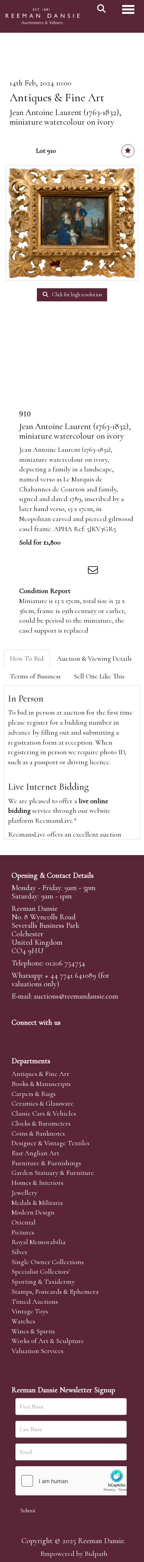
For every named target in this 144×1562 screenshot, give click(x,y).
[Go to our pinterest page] (50, 1035)
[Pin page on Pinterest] (62, 571)
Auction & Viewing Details (94, 658)
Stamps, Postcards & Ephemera (55, 1291)
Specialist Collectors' (41, 1271)
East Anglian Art (35, 1153)
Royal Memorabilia (39, 1242)
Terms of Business (35, 676)
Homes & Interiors (37, 1182)
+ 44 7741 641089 (70, 975)
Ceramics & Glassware (43, 1103)
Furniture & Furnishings (46, 1163)
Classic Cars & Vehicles (44, 1113)
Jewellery (24, 1192)
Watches (23, 1321)
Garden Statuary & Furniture (53, 1172)
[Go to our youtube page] (67, 1035)
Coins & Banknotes (38, 1133)
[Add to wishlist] (127, 150)
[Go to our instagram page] (78, 571)
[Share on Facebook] (30, 571)
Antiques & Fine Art (57, 97)
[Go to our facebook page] (19, 1035)
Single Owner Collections (48, 1262)
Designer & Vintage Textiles (50, 1143)
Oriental (24, 1222)
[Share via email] (94, 571)
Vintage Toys (30, 1311)
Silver (20, 1252)
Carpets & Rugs (34, 1093)
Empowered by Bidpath (74, 1553)
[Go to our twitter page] (35, 1035)
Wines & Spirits (33, 1331)
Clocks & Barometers (41, 1123)
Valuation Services (37, 1350)
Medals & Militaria (37, 1202)
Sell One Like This (99, 676)
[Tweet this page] (46, 571)
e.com (76, 996)
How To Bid (27, 658)
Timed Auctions (35, 1301)
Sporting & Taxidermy (43, 1281)
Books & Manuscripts (41, 1083)
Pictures (23, 1232)
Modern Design (33, 1212)
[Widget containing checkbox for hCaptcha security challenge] (73, 1480)
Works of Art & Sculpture (48, 1340)
